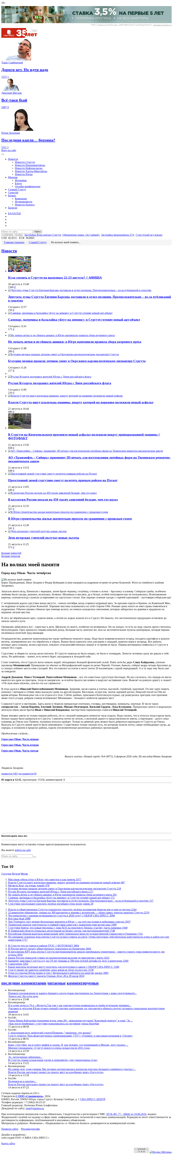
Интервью (21, 180)
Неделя (16, 873)
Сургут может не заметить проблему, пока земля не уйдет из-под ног (51, 969)
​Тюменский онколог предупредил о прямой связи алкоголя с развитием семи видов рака (62, 924)
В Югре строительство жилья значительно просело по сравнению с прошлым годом (70, 518)
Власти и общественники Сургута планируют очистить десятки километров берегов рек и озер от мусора (72, 909)
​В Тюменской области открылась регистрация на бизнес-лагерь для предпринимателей (61, 930)
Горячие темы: (12, 234)
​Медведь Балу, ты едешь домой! (28, 885)
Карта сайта (8, 1143)
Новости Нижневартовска (30, 165)
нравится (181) (9, 773)
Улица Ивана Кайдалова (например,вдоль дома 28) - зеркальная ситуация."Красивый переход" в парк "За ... (70, 1020)
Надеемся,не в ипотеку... (22, 1081)
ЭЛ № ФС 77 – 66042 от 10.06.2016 (126, 1114)
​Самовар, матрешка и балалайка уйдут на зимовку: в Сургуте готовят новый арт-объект (74, 319)
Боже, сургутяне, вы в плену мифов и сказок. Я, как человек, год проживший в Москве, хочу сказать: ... (68, 1044)
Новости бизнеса (24, 204)
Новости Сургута (25, 162)
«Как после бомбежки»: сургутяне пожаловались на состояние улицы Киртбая (53, 1023)
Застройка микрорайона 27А (117, 234)
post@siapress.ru (35, 1108)
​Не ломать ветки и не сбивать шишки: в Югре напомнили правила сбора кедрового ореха (74, 341)
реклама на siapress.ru (162, 25)
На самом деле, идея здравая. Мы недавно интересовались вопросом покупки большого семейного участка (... (71, 1069)
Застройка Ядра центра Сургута (42, 234)
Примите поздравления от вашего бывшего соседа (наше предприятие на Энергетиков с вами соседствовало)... (72, 993)
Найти (38, 231)
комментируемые (83, 983)
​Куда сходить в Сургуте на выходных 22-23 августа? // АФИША (55, 277)
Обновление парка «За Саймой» (81, 234)
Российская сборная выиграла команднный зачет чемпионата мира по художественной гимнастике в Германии (75, 933)
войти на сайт (23, 850)
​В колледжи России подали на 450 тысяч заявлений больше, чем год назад (63, 499)
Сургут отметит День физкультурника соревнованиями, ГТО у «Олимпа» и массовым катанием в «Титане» (70, 1035)
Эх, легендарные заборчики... (25, 1057)
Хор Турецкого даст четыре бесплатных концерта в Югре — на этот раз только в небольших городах (69, 921)
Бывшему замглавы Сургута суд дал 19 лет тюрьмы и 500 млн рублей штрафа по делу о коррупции (68, 960)
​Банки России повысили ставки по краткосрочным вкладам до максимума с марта (58, 957)
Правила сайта (9, 1128)
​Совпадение (18, 963)
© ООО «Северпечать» (29, 1096)
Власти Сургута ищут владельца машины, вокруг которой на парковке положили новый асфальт (80, 402)
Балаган (12, 207)
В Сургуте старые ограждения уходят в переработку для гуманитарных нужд (52, 1060)
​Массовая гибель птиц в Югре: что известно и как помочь (44, 879)
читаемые (56, 983)
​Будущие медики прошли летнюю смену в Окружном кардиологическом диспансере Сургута (77, 361)
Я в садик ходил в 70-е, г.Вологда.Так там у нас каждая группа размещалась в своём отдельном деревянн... (69, 1005)
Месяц (24, 873)
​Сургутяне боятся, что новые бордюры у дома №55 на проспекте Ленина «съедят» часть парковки (68, 927)
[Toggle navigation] (2, 154)
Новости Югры (24, 174)
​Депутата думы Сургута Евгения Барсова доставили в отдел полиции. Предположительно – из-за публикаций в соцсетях (80, 900)
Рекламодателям (30, 1128)
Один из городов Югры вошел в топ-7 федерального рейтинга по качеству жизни (58, 973)
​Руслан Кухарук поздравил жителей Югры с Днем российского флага (59, 383)
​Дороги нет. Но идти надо (23, 996)
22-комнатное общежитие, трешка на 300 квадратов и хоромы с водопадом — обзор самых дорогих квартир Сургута (78, 912)
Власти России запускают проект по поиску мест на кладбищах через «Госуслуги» (56, 1072)
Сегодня (6, 873)
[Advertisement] (86, 808)
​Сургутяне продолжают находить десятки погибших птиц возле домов (50, 903)
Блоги (18, 183)
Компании (21, 198)
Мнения (12, 177)
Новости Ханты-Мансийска (31, 171)
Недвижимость (23, 201)
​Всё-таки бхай (19, 918)
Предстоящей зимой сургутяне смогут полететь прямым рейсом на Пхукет (62, 480)
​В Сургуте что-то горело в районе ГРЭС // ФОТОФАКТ (43, 945)
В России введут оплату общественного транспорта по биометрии (49, 948)
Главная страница (14, 242)
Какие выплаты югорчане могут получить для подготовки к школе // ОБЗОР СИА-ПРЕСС (63, 966)
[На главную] (21, 36)
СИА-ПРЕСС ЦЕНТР (92, 1099)
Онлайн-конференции (27, 186)
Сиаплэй (13, 192)
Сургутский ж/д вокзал (149, 234)
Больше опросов (10, 556)
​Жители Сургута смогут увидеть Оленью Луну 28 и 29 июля (46, 976)
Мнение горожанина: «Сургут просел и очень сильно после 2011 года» (49, 1047)
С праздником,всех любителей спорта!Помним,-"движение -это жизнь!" (50, 1032)
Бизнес (12, 195)
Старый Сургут (17, 189)
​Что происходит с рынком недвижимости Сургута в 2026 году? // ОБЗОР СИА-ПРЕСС (61, 915)
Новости (13, 159)
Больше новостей (11, 553)
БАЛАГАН (14, 213)
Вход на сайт (8, 150)
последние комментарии (23, 983)
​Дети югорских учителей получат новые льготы (43, 537)
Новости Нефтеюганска (28, 168)
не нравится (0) (27, 773)
